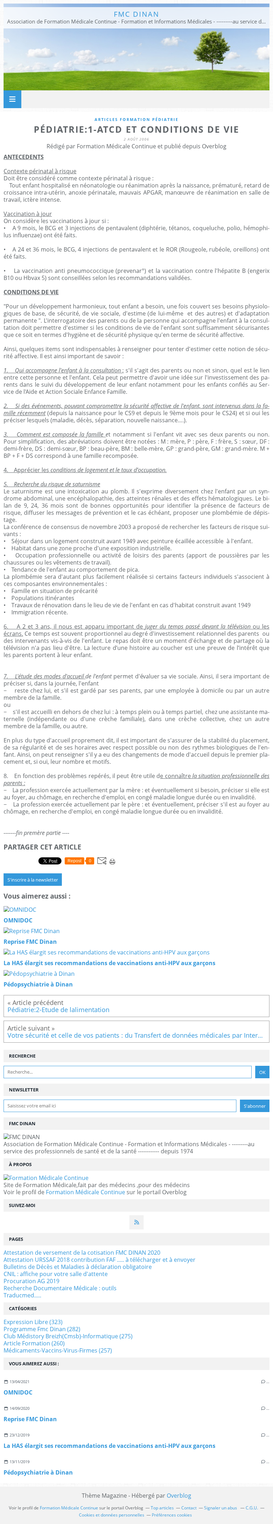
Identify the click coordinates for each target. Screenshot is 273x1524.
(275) (68, 1336)
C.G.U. (252, 1508)
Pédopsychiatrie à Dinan (38, 1472)
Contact (189, 1508)
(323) (33, 1322)
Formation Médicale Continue (85, 1192)
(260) (34, 1343)
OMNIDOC (18, 1392)
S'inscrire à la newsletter (32, 880)
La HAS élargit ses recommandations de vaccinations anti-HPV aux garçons (109, 1446)
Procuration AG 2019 (31, 1281)
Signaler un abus (221, 1508)
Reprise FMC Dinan (30, 1419)
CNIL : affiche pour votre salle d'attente (56, 1274)
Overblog (179, 1495)
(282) (42, 1329)
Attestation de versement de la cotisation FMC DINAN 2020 (82, 1252)
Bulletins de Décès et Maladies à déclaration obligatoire (78, 1267)
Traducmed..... (22, 1295)
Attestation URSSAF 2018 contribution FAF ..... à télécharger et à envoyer (100, 1260)
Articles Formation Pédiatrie (136, 119)
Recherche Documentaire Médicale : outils (60, 1288)
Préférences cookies (172, 1515)
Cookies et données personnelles (111, 1515)
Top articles (162, 1508)
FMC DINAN (136, 14)
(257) (58, 1350)
